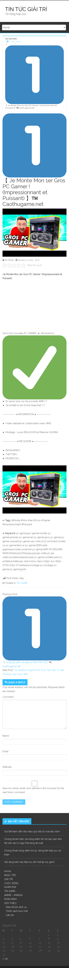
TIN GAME (21, 583)
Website (7, 767)
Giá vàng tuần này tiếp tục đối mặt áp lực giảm (29, 862)
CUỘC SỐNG (11, 883)
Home (7, 871)
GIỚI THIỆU (10, 903)
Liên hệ (10, 915)
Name (6, 735)
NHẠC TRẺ (10, 875)
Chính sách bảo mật (17, 911)
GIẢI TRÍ (8, 879)
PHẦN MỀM (10, 899)
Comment (9, 697)
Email (6, 751)
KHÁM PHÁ (10, 887)
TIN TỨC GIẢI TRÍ (26, 9)
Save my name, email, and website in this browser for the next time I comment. (33, 790)
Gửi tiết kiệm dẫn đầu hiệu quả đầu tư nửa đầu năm (32, 831)
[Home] (7, 41)
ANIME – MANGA (13, 895)
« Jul (5, 958)
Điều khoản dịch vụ (16, 907)
